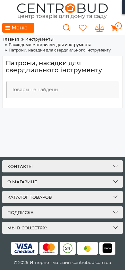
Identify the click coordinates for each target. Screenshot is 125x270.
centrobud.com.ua (91, 262)
